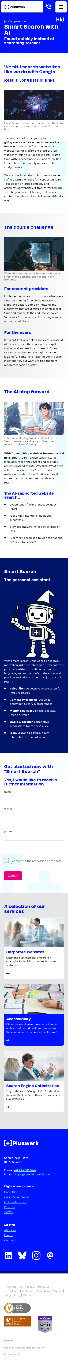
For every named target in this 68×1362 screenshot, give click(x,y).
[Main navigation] (61, 6)
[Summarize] (60, 19)
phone (8, 831)
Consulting (11, 1192)
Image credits (12, 1354)
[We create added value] (15, 6)
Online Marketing (15, 1202)
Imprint (8, 1340)
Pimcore (9, 1207)
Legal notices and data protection (24, 1347)
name (9, 791)
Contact (9, 1240)
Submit (13, 876)
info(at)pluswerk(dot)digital (31, 1174)
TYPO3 (8, 1212)
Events (8, 1235)
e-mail (9, 808)
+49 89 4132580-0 (25, 1170)
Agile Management (16, 1197)
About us (10, 1230)
